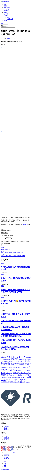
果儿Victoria (26, 373)
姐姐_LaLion (19, 363)
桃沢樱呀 (5, 375)
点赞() (8, 249)
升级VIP (6, 20)
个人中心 (6, 426)
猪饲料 (5, 377)
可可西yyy (19, 361)
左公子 (5, 367)
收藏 (4, 249)
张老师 (11, 367)
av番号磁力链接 (15, 357)
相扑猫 (10, 377)
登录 (2, 23)
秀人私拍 (6, 9)
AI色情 (6, 15)
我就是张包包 (21, 370)
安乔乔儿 (24, 363)
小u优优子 (20, 364)
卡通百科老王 (11, 361)
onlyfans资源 (7, 7)
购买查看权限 (4, 232)
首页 (5, 4)
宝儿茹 (14, 364)
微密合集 (25, 367)
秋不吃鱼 (16, 377)
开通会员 (25, 224)
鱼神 (22, 382)
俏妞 (29, 359)
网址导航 (6, 429)
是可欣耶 (17, 373)
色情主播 (6, 10)
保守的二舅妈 (4, 361)
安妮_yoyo (6, 364)
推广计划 (6, 439)
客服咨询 (6, 438)
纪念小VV (24, 377)
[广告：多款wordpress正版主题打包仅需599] (1, 246)
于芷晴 (23, 359)
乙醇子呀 (16, 359)
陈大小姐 (14, 382)
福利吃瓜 (6, 12)
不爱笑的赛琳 (7, 359)
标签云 (5, 428)
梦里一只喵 (13, 375)
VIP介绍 (6, 436)
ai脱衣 (8, 17)
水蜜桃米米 (21, 375)
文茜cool (9, 373)
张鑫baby (18, 367)
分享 (2, 249)
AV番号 (6, 14)
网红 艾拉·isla (10, 379)
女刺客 (2, 247)
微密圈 (5, 6)
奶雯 (14, 363)
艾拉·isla (18, 380)
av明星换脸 (10, 19)
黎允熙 (28, 382)
